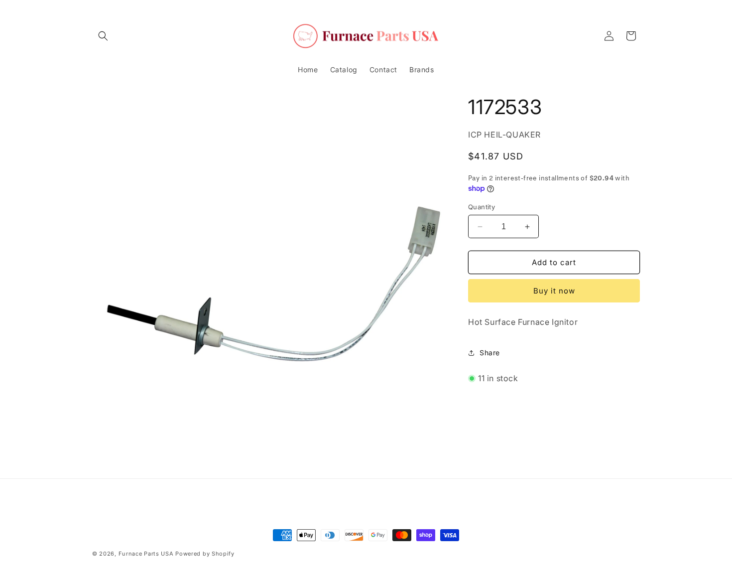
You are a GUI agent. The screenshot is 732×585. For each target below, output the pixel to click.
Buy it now (554, 290)
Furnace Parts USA (146, 553)
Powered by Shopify (205, 553)
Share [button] (490, 352)
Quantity (481, 207)
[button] (103, 36)
